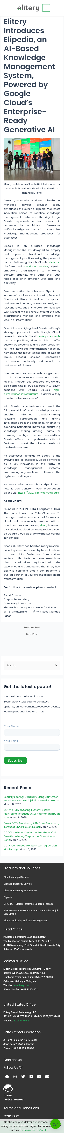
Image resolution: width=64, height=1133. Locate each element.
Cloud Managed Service (16, 877)
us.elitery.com (21, 1020)
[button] (55, 1124)
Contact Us (12, 1060)
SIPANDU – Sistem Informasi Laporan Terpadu (28, 903)
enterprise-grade (49, 336)
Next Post (32, 634)
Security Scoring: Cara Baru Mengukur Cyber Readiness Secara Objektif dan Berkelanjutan (31, 798)
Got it (42, 1130)
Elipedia (8, 897)
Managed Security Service (18, 883)
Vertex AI (54, 262)
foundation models (35, 266)
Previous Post (32, 627)
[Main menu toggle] (46, 8)
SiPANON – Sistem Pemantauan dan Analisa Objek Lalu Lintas (31, 912)
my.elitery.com (21, 985)
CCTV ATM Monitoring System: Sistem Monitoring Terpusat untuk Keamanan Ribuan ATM (32, 813)
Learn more (28, 1130)
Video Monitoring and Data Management (26, 920)
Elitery (44, 525)
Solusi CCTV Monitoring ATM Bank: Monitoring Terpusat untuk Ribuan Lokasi (31, 825)
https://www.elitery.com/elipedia (38, 492)
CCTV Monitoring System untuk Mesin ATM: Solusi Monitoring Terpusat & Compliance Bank (30, 836)
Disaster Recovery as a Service (20, 890)
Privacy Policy (11, 1115)
